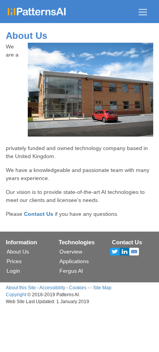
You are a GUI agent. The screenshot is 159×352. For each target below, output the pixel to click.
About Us (18, 252)
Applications (74, 261)
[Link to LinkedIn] (126, 252)
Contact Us (38, 214)
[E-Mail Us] (136, 252)
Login (13, 271)
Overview (70, 252)
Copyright (16, 294)
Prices (14, 261)
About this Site (21, 287)
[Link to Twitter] (117, 252)
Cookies (77, 287)
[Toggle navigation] (142, 12)
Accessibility (52, 287)
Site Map (102, 287)
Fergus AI (71, 271)
